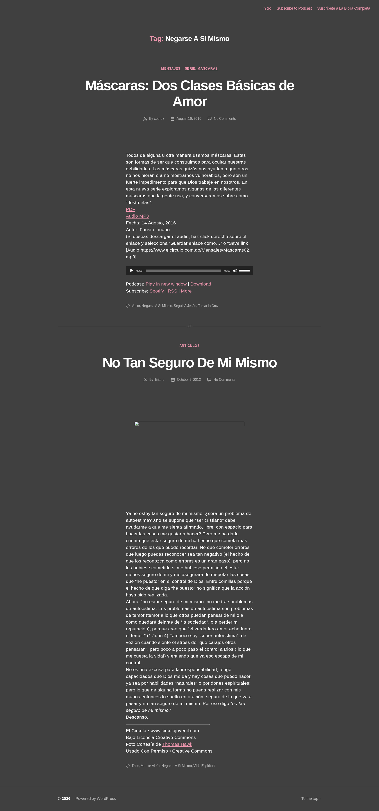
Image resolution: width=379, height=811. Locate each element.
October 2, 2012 (189, 379)
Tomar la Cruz (208, 306)
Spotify (157, 290)
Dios (135, 766)
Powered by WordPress (95, 798)
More (186, 290)
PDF (130, 209)
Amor (136, 306)
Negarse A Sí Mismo (156, 306)
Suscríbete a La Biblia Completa (343, 8)
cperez (159, 118)
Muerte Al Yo (150, 766)
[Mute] (235, 270)
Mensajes (170, 68)
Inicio (267, 8)
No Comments (225, 118)
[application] (189, 270)
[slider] (245, 270)
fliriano (159, 379)
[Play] (131, 270)
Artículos (189, 345)
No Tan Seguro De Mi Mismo (189, 362)
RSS (172, 290)
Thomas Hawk (177, 744)
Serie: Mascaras (201, 68)
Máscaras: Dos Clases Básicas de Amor (189, 93)
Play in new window (166, 283)
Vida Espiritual (204, 766)
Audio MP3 (137, 216)
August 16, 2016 (189, 118)
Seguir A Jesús (185, 306)
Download (200, 283)
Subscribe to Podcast (294, 8)
